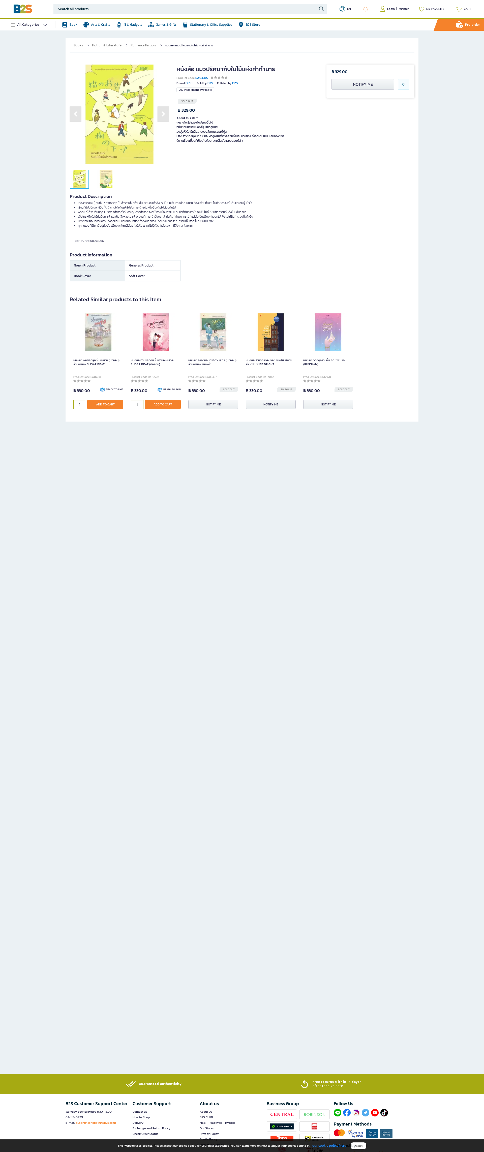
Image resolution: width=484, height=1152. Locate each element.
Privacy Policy (209, 1134)
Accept (358, 1146)
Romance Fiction (143, 45)
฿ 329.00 (186, 110)
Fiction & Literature (107, 45)
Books (78, 45)
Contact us (140, 1111)
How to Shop (141, 1117)
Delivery (138, 1122)
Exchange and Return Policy (151, 1128)
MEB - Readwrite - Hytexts (217, 1122)
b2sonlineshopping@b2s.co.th (96, 1122)
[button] (75, 114)
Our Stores (207, 1128)
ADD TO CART (105, 404)
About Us (206, 1111)
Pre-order (472, 24)
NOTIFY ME (363, 84)
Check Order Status (145, 1134)
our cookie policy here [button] (329, 1145)
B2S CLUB (206, 1117)
